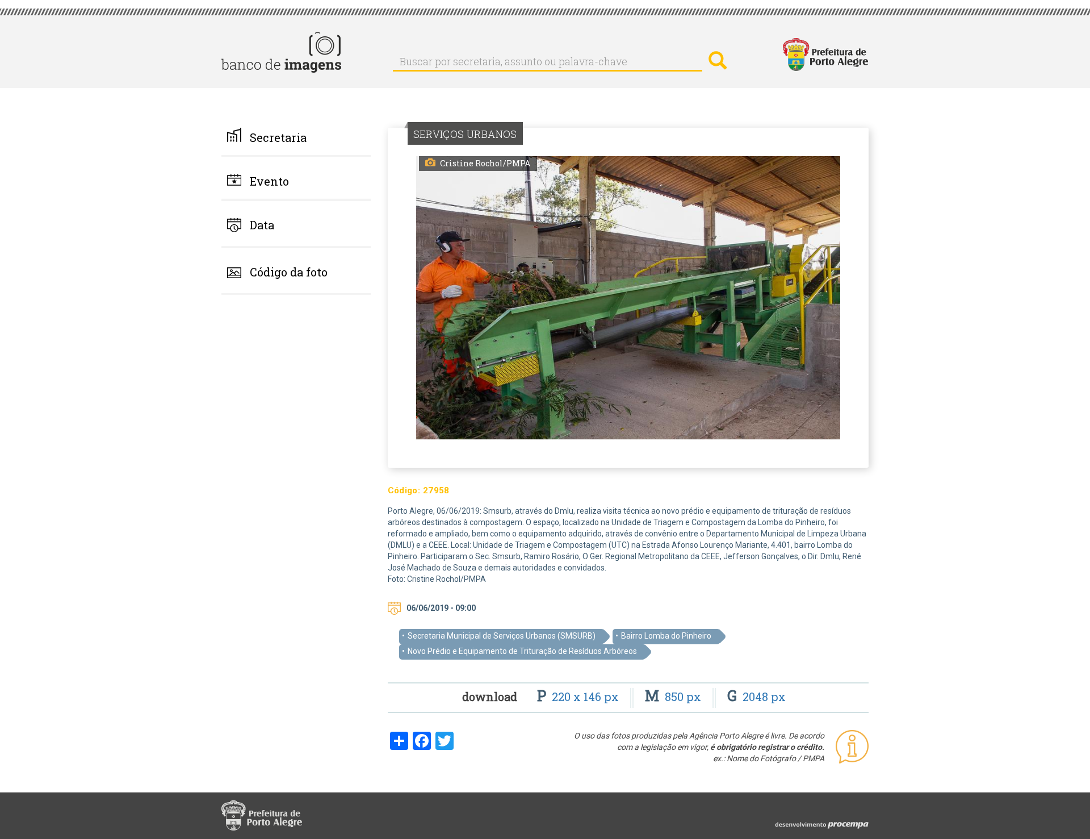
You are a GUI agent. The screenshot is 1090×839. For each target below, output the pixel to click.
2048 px (756, 696)
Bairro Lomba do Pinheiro (666, 635)
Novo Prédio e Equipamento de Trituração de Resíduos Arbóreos (522, 651)
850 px (674, 696)
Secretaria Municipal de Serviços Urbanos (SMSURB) (502, 635)
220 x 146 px (579, 696)
